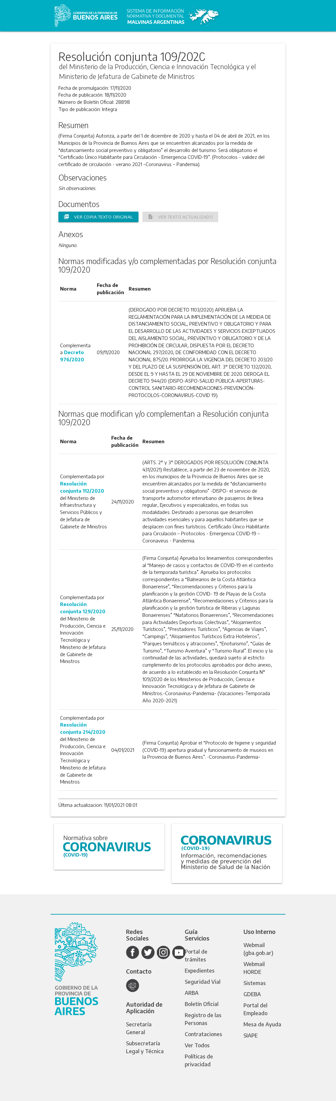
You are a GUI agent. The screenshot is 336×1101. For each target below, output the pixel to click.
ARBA (192, 993)
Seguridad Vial (202, 981)
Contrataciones (203, 1034)
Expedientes (200, 970)
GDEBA (252, 994)
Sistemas (254, 983)
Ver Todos (197, 1045)
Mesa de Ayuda (262, 1024)
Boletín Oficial (202, 1004)
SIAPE (250, 1035)
